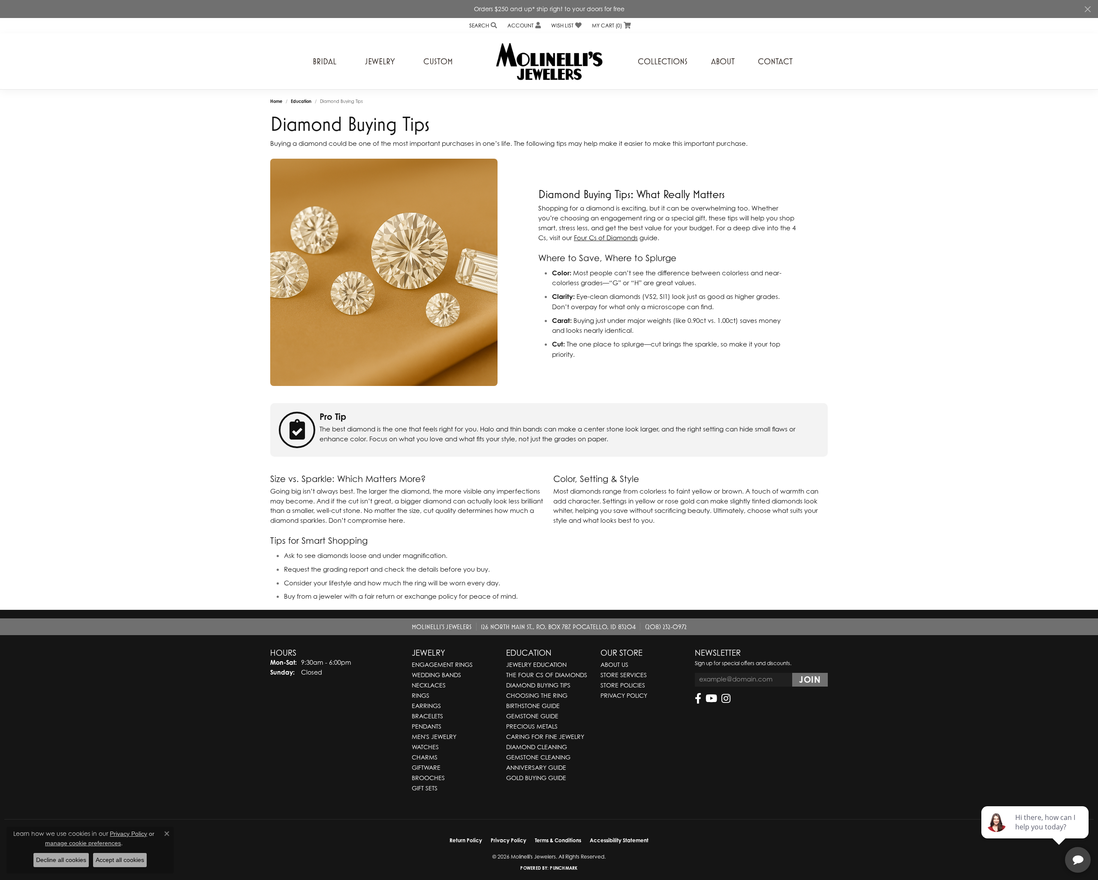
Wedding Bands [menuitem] (436, 674)
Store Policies (622, 685)
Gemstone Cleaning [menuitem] (538, 757)
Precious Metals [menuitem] (532, 726)
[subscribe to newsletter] (810, 680)
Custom (438, 61)
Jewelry (380, 61)
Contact (775, 61)
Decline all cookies (61, 859)
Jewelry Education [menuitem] (536, 664)
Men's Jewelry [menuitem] (434, 736)
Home (276, 101)
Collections (663, 61)
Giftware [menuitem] (426, 767)
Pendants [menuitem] (426, 726)
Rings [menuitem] (420, 695)
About (723, 61)
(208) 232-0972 (666, 626)
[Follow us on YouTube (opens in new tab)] (711, 698)
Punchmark (563, 868)
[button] (482, 25)
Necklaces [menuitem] (429, 685)
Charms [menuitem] (424, 757)
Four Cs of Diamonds (606, 237)
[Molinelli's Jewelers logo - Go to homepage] (549, 61)
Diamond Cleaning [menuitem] (536, 746)
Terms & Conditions (558, 840)
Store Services (623, 674)
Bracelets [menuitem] (427, 716)
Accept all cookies (120, 859)
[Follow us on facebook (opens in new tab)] (698, 698)
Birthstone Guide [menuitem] (533, 705)
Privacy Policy (623, 695)
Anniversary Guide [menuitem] (536, 767)
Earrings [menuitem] (426, 705)
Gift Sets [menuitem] (424, 788)
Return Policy (465, 840)
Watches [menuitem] (425, 746)
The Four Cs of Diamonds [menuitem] (546, 674)
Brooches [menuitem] (428, 777)
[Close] (1087, 9)
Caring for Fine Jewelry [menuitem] (545, 736)
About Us (614, 664)
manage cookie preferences (83, 843)
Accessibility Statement (619, 840)
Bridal (324, 61)
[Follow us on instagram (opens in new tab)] (725, 698)
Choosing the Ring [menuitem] (536, 695)
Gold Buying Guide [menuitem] (536, 777)
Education (301, 101)
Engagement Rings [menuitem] (442, 664)
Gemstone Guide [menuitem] (532, 716)
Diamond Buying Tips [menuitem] (538, 685)
